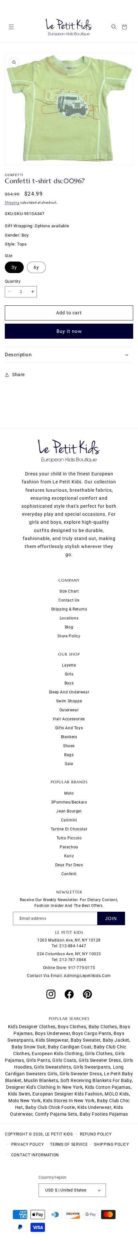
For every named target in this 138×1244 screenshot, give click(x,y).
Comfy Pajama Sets (56, 1114)
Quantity (13, 281)
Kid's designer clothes (32, 1026)
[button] (11, 27)
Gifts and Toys (69, 728)
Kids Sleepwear (52, 1040)
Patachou (69, 847)
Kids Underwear (94, 1107)
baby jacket (116, 1040)
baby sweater (85, 1040)
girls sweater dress (100, 1060)
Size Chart (69, 591)
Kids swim (19, 1093)
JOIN (111, 918)
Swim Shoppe (69, 701)
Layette (69, 665)
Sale (69, 764)
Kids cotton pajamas (108, 1087)
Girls (69, 674)
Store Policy (68, 636)
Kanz (69, 856)
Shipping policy (111, 1144)
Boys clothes (72, 1026)
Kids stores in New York (69, 1100)
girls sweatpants (92, 1067)
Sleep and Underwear (69, 692)
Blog (69, 627)
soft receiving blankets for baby (96, 1080)
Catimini (69, 820)
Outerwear (69, 710)
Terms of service (69, 1144)
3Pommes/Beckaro (69, 802)
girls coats (64, 1060)
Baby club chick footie (50, 1107)
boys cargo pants (91, 1033)
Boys (69, 683)
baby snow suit (28, 1046)
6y (36, 267)
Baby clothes (103, 1026)
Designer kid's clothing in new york (44, 1087)
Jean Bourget (69, 811)
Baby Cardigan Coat (69, 1046)
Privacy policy (27, 1144)
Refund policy (95, 1134)
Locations (69, 618)
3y (14, 267)
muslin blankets (41, 1080)
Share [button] (18, 374)
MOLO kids (117, 1093)
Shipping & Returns (69, 609)
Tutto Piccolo (69, 838)
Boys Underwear (52, 1033)
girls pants (38, 1060)
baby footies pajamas (104, 1114)
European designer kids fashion (67, 1093)
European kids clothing (57, 1053)
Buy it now (69, 331)
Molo (68, 793)
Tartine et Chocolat (69, 829)
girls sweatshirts (52, 1067)
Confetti (69, 874)
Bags (68, 755)
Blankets (69, 737)
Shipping (12, 202)
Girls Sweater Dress (81, 1073)
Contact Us (69, 600)
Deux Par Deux (69, 865)
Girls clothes (99, 1053)
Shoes (69, 746)
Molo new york (24, 1100)
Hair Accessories (69, 719)
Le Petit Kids (59, 1134)
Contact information (35, 1155)
